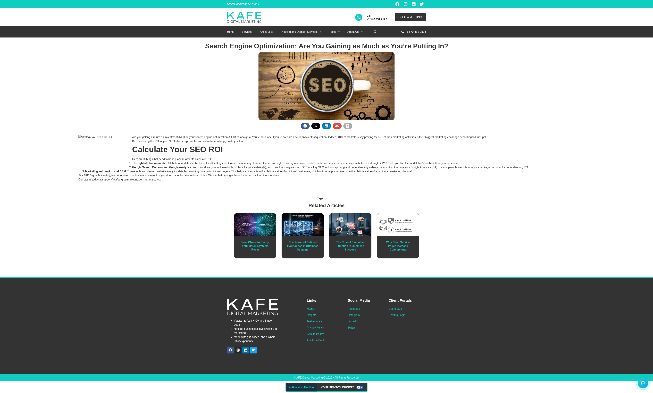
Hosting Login (397, 315)
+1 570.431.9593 (377, 19)
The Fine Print (315, 340)
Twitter (352, 327)
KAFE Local (266, 31)
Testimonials (314, 321)
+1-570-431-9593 (415, 31)
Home (230, 31)
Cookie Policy (315, 333)
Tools (332, 31)
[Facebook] (397, 4)
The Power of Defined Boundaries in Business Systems (302, 246)
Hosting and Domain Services (299, 31)
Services (247, 31)
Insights (311, 315)
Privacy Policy (315, 327)
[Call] (358, 17)
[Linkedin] (414, 4)
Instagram (354, 315)
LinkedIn (353, 321)
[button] (375, 32)
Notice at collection (301, 387)
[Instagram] (405, 4)
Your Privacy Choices (337, 387)
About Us (353, 31)
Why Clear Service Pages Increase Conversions (398, 246)
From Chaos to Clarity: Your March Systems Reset (255, 246)
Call (369, 15)
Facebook (354, 308)
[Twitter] (422, 4)
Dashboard (395, 308)
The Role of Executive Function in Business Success (350, 246)
